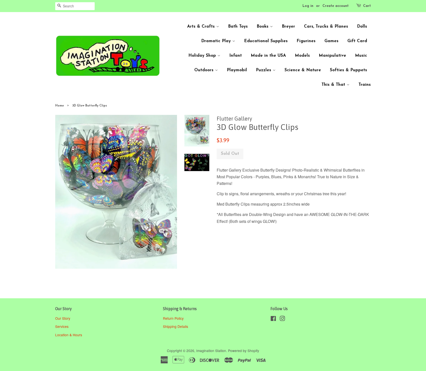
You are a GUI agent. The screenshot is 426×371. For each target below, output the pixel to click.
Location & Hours (68, 334)
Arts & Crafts (201, 26)
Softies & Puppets (348, 70)
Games (331, 41)
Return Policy (174, 318)
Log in (307, 6)
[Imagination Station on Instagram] (282, 319)
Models (302, 55)
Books (263, 26)
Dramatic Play (216, 41)
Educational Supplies (266, 41)
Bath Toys (238, 26)
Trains (364, 85)
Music (361, 55)
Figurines (306, 41)
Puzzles (264, 70)
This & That (334, 85)
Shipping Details (176, 326)
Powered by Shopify (243, 350)
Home (59, 105)
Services (62, 326)
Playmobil (237, 70)
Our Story (62, 318)
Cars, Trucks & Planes (326, 26)
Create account (335, 6)
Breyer (288, 26)
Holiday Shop (202, 55)
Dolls (362, 26)
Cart (367, 6)
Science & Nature (302, 70)
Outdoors (204, 70)
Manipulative (332, 55)
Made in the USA (268, 55)
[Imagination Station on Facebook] (273, 319)
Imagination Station (211, 350)
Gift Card (357, 41)
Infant (235, 55)
